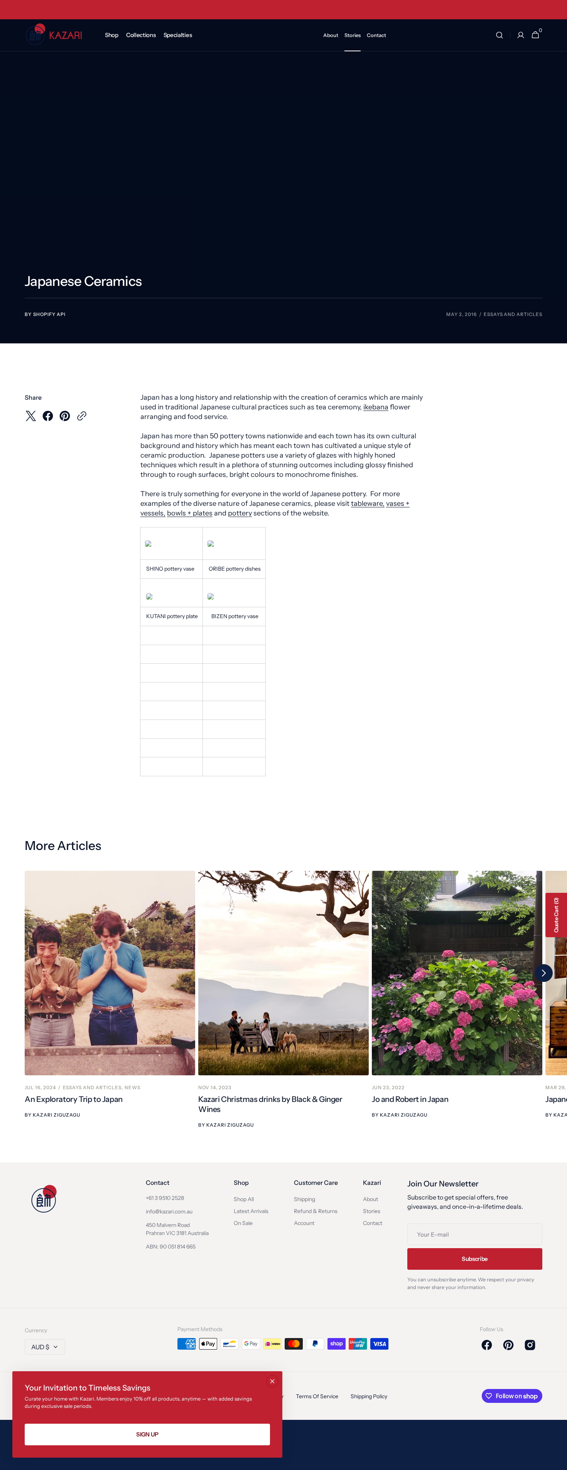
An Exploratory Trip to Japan (74, 1099)
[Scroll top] (558, 1461)
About (370, 1199)
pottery (240, 513)
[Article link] (110, 1000)
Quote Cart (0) (556, 915)
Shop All (244, 1199)
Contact (372, 1223)
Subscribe (475, 1258)
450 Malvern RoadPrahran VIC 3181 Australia (177, 1229)
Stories (371, 1211)
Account (304, 1223)
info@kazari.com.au (169, 1211)
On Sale (243, 1223)
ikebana (375, 407)
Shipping (304, 1199)
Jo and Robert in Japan (410, 1099)
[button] (499, 35)
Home (31, 61)
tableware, (368, 503)
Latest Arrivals (251, 1211)
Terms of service (317, 1396)
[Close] (272, 1381)
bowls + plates (190, 513)
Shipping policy (369, 1396)
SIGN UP (147, 1434)
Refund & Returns (316, 1211)
